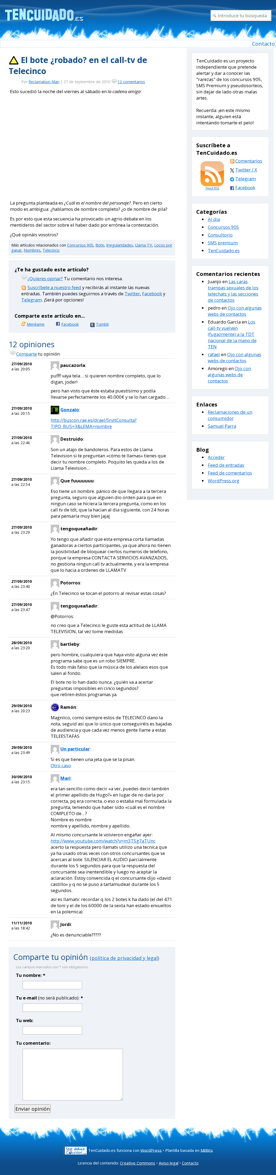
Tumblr (102, 324)
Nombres (32, 250)
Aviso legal (168, 1163)
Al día (214, 219)
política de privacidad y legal (124, 958)
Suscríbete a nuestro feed (54, 287)
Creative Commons (137, 1163)
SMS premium (223, 243)
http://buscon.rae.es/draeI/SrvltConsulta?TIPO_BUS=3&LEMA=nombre (94, 423)
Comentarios (248, 161)
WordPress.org (223, 481)
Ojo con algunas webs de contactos (235, 311)
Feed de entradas (226, 465)
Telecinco (51, 250)
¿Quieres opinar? (45, 278)
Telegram (31, 300)
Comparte (26, 354)
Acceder (216, 457)
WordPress (151, 1150)
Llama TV (143, 245)
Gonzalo (69, 409)
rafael (214, 354)
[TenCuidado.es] (44, 11)
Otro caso (61, 765)
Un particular (75, 749)
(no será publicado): (49, 998)
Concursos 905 (80, 245)
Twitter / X (246, 170)
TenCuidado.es (224, 250)
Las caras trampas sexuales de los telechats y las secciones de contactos (233, 290)
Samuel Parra (222, 426)
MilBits (207, 1150)
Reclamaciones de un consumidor (230, 415)
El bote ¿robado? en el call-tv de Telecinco (78, 65)
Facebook (152, 293)
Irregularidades (119, 245)
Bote (99, 245)
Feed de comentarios (230, 473)
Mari (65, 778)
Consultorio (220, 235)
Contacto (263, 43)
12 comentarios (131, 81)
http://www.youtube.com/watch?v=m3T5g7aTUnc (103, 841)
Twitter (132, 293)
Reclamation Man (44, 81)
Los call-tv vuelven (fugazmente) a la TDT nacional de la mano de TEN (232, 334)
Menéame (35, 324)
